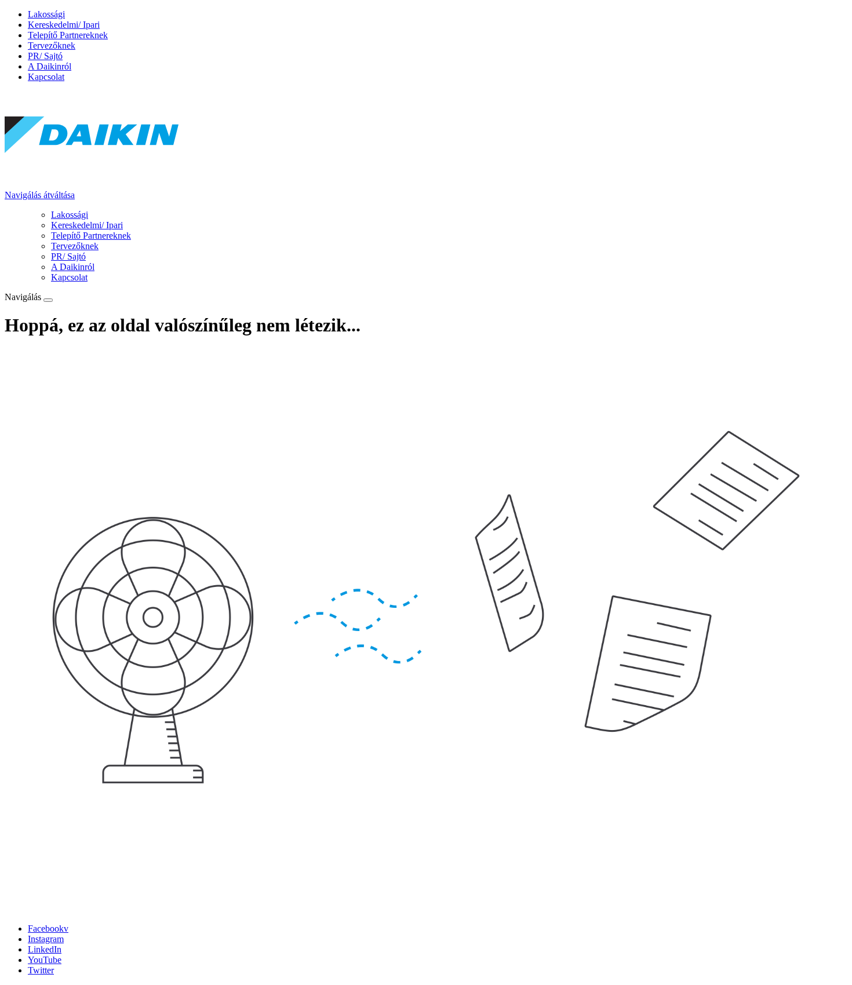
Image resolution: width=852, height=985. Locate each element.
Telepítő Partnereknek (68, 35)
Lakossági (46, 14)
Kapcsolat (46, 77)
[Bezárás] (48, 300)
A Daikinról (49, 66)
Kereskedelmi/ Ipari (64, 25)
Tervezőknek (51, 45)
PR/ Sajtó (45, 56)
